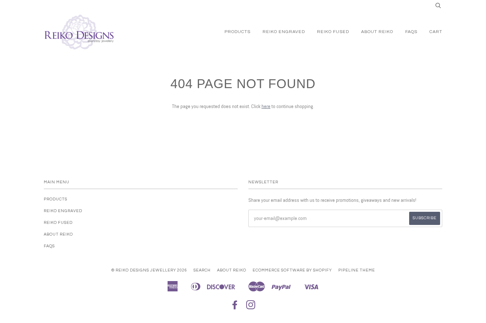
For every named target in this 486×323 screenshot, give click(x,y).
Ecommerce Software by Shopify (292, 270)
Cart (435, 31)
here (266, 106)
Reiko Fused (333, 31)
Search (202, 270)
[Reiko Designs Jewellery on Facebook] (235, 307)
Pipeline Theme (356, 270)
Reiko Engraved (284, 31)
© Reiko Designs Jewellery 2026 (149, 270)
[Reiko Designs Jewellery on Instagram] (251, 307)
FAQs (411, 31)
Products (237, 31)
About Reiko (377, 31)
